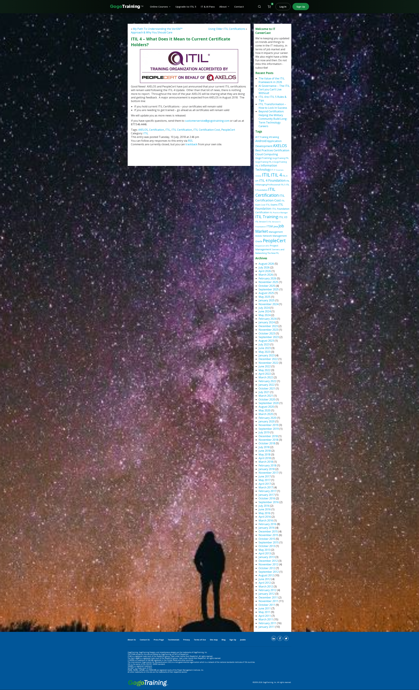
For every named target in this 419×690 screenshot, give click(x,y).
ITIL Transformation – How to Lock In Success (273, 106)
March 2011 (266, 619)
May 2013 (264, 550)
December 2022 (268, 359)
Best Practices (264, 150)
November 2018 (268, 440)
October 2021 (267, 388)
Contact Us (145, 640)
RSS (190, 140)
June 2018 (265, 451)
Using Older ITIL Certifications (226, 29)
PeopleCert (228, 130)
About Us (132, 640)
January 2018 (267, 469)
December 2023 (268, 326)
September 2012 (269, 572)
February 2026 (267, 278)
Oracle (258, 241)
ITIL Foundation (269, 206)
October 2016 (267, 498)
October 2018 (267, 443)
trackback (191, 144)
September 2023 (269, 337)
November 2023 (268, 329)
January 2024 (267, 322)
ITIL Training (266, 216)
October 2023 (267, 333)
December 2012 (268, 561)
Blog (224, 640)
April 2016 (265, 517)
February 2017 (267, 491)
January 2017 (267, 495)
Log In (283, 6)
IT (272, 170)
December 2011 (268, 597)
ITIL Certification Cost (206, 130)
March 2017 (266, 487)
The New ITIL (273, 253)
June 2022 (265, 366)
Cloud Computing (266, 154)
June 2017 (265, 476)
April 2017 (265, 484)
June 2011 (265, 608)
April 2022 (265, 374)
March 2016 (266, 520)
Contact (239, 6)
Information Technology (266, 167)
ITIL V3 (283, 217)
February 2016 (267, 524)
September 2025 (269, 289)
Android (260, 141)
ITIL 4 (276, 175)
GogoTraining (263, 158)
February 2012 (267, 590)
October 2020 (267, 399)
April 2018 (265, 458)
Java (275, 226)
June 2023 (265, 348)
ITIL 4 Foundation (272, 180)
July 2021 (264, 392)
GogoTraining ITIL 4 (264, 162)
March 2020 (266, 414)
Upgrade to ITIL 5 (185, 6)
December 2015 (268, 531)
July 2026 (264, 267)
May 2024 (264, 315)
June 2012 (265, 579)
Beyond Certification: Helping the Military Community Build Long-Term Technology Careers (273, 119)
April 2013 (265, 553)
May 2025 (264, 297)
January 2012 (267, 593)
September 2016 (269, 502)
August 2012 (266, 575)
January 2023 (267, 355)
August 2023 (266, 340)
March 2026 (266, 274)
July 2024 (264, 308)
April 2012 (265, 583)
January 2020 (267, 421)
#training (274, 137)
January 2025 (267, 300)
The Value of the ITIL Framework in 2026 (272, 80)
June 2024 (265, 311)
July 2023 (264, 344)
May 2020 (264, 410)
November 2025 (268, 282)
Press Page (159, 640)
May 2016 (264, 513)
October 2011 (267, 605)
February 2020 (267, 418)
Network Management (275, 235)
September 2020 (269, 403)
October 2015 (267, 539)
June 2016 (265, 509)
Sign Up (300, 6)
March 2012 (266, 586)
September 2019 (269, 429)
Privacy (186, 640)
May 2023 (264, 352)
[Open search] (259, 6)
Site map (214, 640)
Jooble (243, 640)
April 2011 (265, 616)
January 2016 (267, 527)
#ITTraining (261, 137)
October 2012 (267, 568)
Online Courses (159, 6)
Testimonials (173, 640)
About (223, 6)
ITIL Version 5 (261, 221)
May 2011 (264, 612)
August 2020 (266, 406)
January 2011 (267, 627)
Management (276, 231)
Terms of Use (200, 640)
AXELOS (143, 130)
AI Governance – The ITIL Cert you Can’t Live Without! (274, 89)
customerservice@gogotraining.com (207, 121)
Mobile (258, 235)
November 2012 (268, 564)
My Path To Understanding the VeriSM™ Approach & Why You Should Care (156, 30)
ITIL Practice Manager (279, 212)
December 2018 (268, 436)
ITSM (269, 226)
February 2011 (267, 623)
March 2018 (266, 461)
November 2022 (268, 363)
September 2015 (269, 542)
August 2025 (266, 293)
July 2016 (264, 506)
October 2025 (267, 286)
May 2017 (264, 480)
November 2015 (268, 535)
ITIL (167, 130)
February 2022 (267, 381)
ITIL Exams (272, 204)
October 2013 (267, 546)
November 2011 (268, 601)
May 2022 (264, 370)
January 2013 (267, 557)
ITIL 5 (283, 184)
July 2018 (264, 447)
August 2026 (266, 263)
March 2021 (266, 395)
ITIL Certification (182, 130)
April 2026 (265, 271)
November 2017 (268, 472)
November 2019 (268, 425)
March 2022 (266, 377)
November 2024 (268, 304)
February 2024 (267, 319)
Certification (156, 130)
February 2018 (267, 465)
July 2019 (264, 432)
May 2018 (264, 454)
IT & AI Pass (208, 6)
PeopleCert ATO (262, 246)
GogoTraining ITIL (280, 158)
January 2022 (267, 385)
